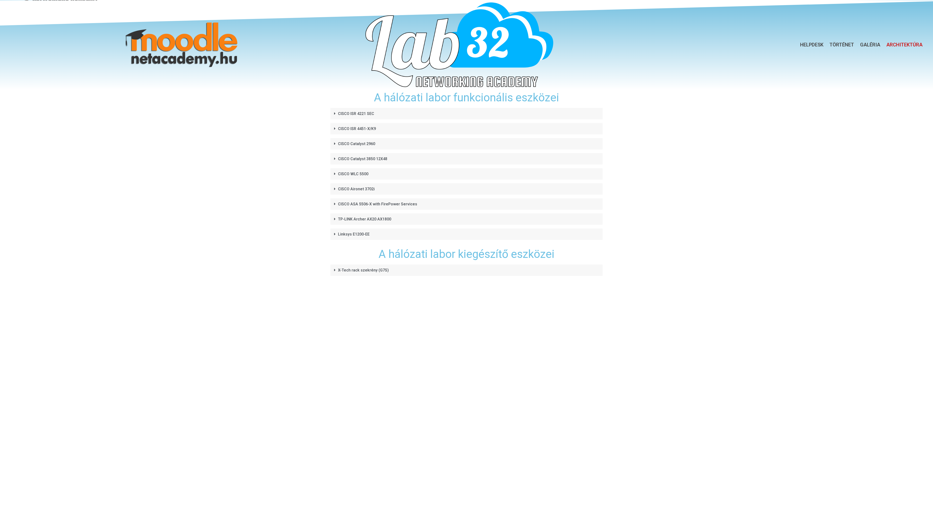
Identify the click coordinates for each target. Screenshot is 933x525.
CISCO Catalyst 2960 (356, 143)
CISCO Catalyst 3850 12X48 (362, 159)
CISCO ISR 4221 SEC (356, 113)
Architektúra (904, 45)
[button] (466, 115)
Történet (841, 45)
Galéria (870, 45)
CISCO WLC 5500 (353, 174)
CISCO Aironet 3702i (356, 189)
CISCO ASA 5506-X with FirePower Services (377, 204)
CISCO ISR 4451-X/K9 (357, 128)
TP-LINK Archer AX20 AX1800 (364, 219)
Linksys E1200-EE (354, 234)
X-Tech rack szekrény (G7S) (363, 270)
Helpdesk (811, 45)
